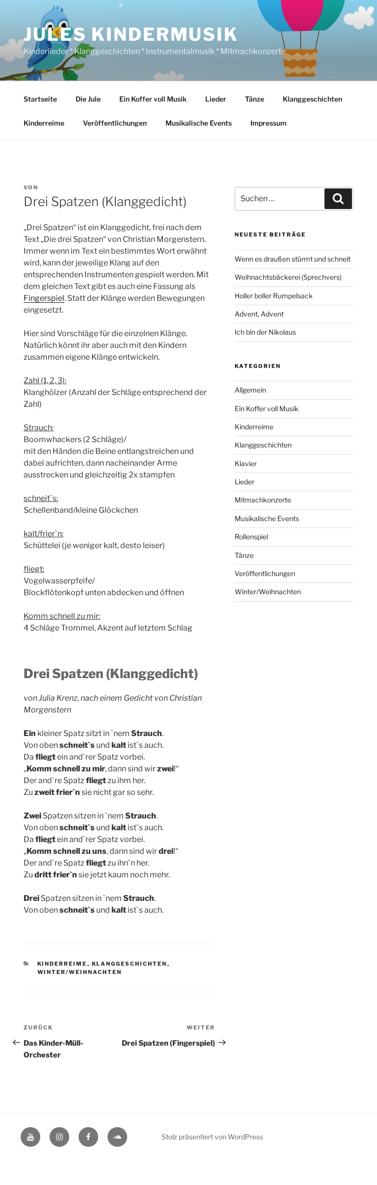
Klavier (246, 463)
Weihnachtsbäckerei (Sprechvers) (288, 277)
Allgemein (250, 390)
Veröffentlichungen (115, 123)
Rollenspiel (251, 536)
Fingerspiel (44, 298)
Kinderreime (44, 123)
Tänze (254, 99)
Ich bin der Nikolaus (265, 332)
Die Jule (88, 99)
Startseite (40, 99)
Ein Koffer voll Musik (153, 99)
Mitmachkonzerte (263, 500)
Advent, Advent (259, 314)
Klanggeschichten (312, 99)
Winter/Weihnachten (79, 972)
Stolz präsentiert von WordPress (212, 1136)
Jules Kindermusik (131, 34)
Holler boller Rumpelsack (274, 295)
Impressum (268, 123)
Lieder (215, 99)
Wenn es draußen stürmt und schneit (292, 259)
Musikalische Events (198, 123)
